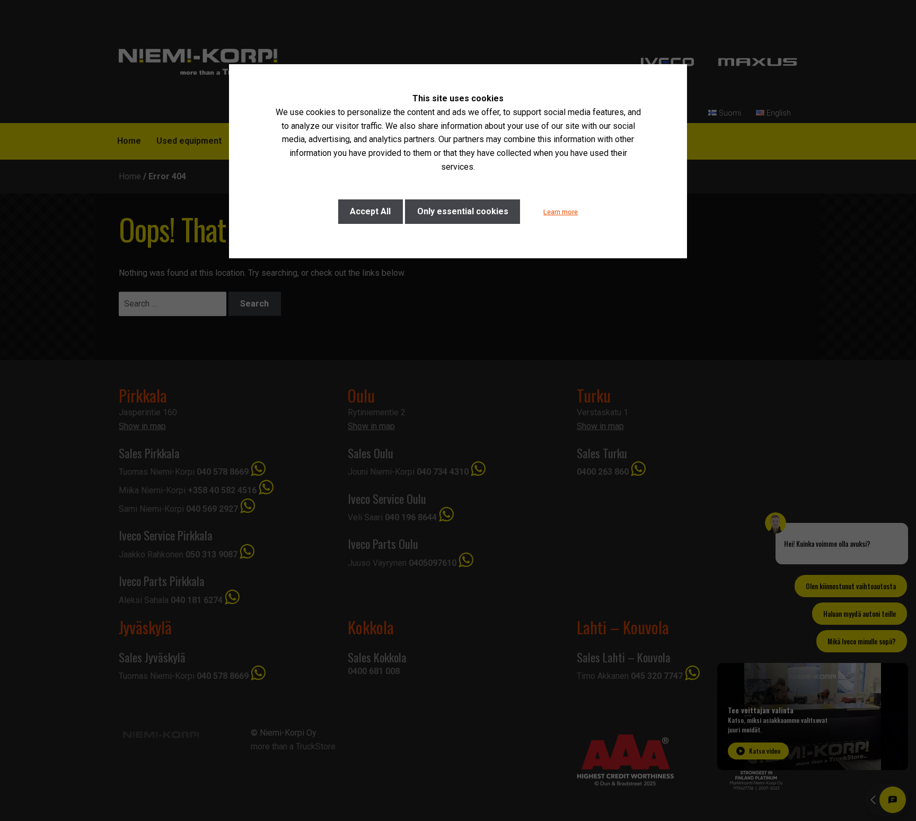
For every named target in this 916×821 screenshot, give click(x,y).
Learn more (560, 212)
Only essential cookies (462, 211)
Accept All (370, 211)
